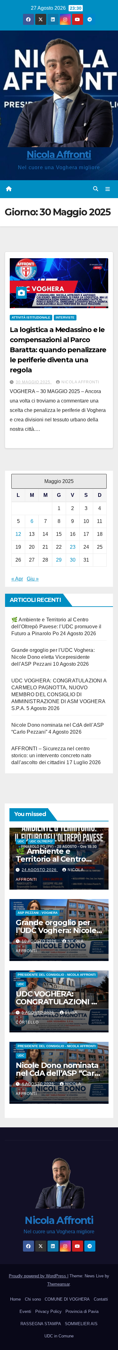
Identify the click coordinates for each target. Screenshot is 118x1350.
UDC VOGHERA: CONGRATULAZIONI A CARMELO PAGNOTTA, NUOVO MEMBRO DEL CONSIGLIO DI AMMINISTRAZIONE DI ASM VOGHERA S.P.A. (58, 694)
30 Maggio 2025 (34, 382)
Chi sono (33, 1299)
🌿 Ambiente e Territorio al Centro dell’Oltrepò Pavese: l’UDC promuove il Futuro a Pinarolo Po (56, 626)
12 (18, 534)
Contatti (101, 1299)
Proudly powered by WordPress (38, 1276)
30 (73, 560)
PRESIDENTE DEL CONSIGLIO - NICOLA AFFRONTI (57, 974)
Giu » (33, 578)
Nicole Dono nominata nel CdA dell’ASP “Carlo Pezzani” (58, 1073)
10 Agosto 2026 (40, 941)
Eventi (25, 1311)
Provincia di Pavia (81, 1311)
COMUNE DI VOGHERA (67, 1299)
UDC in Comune (59, 1336)
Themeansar (58, 1284)
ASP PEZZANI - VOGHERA (38, 912)
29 (59, 560)
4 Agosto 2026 (38, 1084)
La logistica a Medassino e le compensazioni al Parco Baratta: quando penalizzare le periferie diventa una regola (58, 349)
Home (15, 1299)
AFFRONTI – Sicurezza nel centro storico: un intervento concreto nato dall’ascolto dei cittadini (51, 755)
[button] (95, 189)
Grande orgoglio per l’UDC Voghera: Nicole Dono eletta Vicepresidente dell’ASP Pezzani (53, 657)
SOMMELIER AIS (81, 1323)
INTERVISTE (65, 317)
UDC (21, 841)
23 (73, 547)
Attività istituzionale (31, 317)
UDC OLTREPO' (41, 841)
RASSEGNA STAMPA (40, 1323)
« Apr (17, 578)
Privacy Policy (48, 1311)
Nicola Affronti (59, 154)
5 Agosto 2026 (38, 1012)
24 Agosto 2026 (40, 870)
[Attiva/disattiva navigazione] (107, 189)
